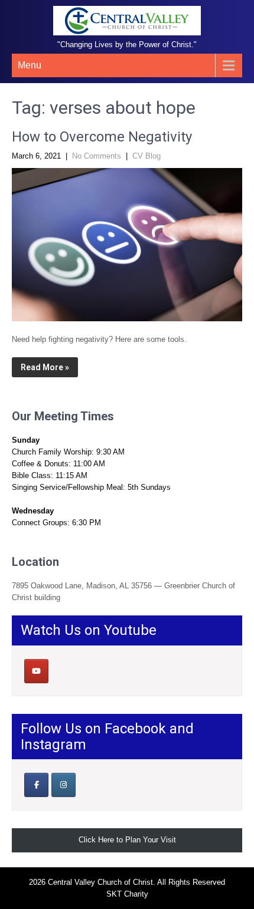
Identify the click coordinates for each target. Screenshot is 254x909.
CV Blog (146, 156)
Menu (29, 65)
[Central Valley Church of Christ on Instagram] (63, 785)
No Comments (96, 156)
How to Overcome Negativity (102, 137)
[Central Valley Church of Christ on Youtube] (36, 671)
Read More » (45, 367)
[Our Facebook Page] (36, 785)
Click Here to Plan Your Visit (127, 839)
